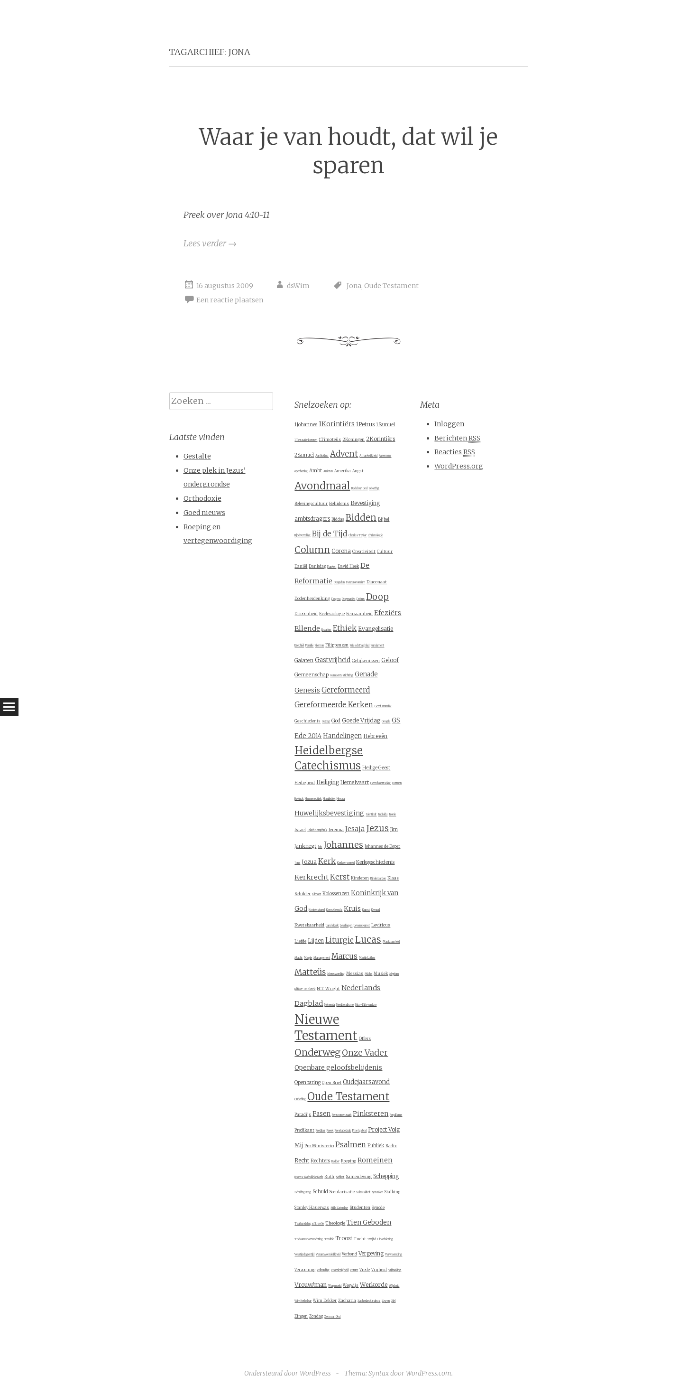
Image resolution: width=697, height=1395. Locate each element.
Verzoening (304, 1269)
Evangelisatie (375, 628)
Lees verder (210, 243)
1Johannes (305, 424)
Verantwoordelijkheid (328, 1254)
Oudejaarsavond (366, 1082)
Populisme (396, 1115)
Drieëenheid (306, 613)
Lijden (316, 940)
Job (320, 847)
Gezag (326, 721)
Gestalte (197, 456)
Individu (382, 814)
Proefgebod (359, 1131)
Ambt (315, 471)
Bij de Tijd (329, 533)
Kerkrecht (311, 877)
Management (321, 958)
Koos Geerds (334, 910)
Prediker (320, 1131)
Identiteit (371, 814)
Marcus (344, 956)
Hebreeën (375, 736)
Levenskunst (362, 925)
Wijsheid (394, 1286)
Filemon (319, 645)
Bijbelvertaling (302, 535)
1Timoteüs (330, 439)
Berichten (457, 438)
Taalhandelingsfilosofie (309, 1224)
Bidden (361, 517)
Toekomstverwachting (308, 1239)
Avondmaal (322, 485)
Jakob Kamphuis (317, 830)
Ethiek (345, 628)
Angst (357, 470)
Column (312, 549)
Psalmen (350, 1144)
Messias (354, 973)
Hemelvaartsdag (380, 783)
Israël (300, 829)
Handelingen (342, 736)
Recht (301, 1160)
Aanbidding (322, 456)
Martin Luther (367, 958)
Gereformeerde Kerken (333, 704)
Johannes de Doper (382, 846)
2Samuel (304, 455)
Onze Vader (365, 1053)
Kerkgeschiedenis (375, 862)
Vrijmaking (394, 1270)
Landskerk (332, 925)
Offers (365, 1038)
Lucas (368, 939)
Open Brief (331, 1082)
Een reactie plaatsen (229, 300)
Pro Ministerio (319, 1145)
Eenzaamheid (359, 613)
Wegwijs (350, 1285)
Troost (343, 1238)
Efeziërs (387, 613)
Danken (331, 567)
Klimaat (316, 894)
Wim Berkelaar (303, 1301)
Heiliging (327, 782)
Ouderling (300, 1099)
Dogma (335, 599)
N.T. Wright (328, 988)
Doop (377, 596)
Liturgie (339, 940)
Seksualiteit (363, 1192)
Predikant (304, 1130)
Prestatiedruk (343, 1131)
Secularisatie (342, 1191)
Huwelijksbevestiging (329, 813)
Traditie (329, 1239)
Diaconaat (377, 581)
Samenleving (359, 1176)
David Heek (348, 566)
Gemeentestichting (341, 675)
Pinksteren (370, 1114)
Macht (298, 958)
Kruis (352, 909)
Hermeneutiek (313, 799)
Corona (341, 551)
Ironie (392, 814)
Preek (330, 1131)
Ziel (393, 1301)
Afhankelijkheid (368, 456)
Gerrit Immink (383, 706)
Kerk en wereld (346, 863)
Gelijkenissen (366, 660)
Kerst (339, 876)
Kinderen (360, 878)
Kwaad (375, 910)
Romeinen (375, 1160)
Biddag (337, 519)
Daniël (300, 566)
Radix (391, 1145)
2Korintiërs (380, 439)
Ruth (329, 1176)
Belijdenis (339, 503)
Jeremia (336, 829)
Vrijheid (379, 1269)
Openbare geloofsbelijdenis (338, 1068)
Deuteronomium (355, 582)
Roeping (348, 1161)
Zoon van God (332, 1317)
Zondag (316, 1316)
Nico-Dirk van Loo (365, 1005)
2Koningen (353, 439)
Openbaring (307, 1082)
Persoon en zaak (341, 1115)
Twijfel (371, 1239)
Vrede (364, 1269)
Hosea (341, 799)
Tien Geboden (369, 1222)
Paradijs (302, 1114)
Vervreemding (393, 1254)
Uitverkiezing (385, 1239)
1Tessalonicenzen (305, 440)
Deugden (339, 582)
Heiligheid (304, 782)
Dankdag (317, 566)
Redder (335, 1161)
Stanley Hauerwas (311, 1207)
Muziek (381, 973)
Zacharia (347, 1300)
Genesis (307, 690)
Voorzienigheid (339, 1270)
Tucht (360, 1238)
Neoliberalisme (345, 1005)
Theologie (335, 1223)
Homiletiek (329, 799)
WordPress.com (428, 1373)
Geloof (390, 660)
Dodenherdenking (312, 598)
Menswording (336, 974)
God (335, 720)
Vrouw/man (310, 1284)
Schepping (386, 1176)
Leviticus (380, 924)
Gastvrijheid (332, 660)
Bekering (374, 488)
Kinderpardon (378, 878)
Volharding (323, 1270)
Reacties (454, 452)
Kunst (366, 910)
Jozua (309, 861)
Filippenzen (336, 644)
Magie (308, 958)
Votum (354, 1270)
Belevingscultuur (311, 503)
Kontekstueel (317, 910)
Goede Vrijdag (361, 720)
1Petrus (365, 424)
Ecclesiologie (332, 613)
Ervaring (326, 630)
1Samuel (385, 424)
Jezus (377, 828)
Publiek (375, 1145)
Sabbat (340, 1177)
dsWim (298, 285)
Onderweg (317, 1052)
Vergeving (371, 1253)
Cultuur (385, 551)
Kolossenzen (335, 893)
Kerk (327, 861)
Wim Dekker (325, 1300)
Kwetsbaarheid (309, 924)
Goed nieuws (204, 512)
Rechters (320, 1161)
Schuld (320, 1192)
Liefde (300, 941)
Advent (344, 454)
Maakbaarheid (391, 942)
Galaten (303, 660)
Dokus (361, 599)
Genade (366, 674)
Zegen (386, 1301)
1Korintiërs (337, 424)
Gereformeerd (345, 689)
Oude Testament (391, 285)
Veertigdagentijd (304, 1254)
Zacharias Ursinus (369, 1301)
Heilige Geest (376, 768)
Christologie (375, 535)
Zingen (301, 1316)
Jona (354, 285)
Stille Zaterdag (339, 1208)
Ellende (307, 628)
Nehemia (329, 1005)
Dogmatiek (348, 599)
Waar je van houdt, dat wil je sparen (348, 151)
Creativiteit (364, 551)
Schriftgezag (302, 1192)
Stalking (392, 1191)
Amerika (342, 470)
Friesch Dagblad (359, 645)
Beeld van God (359, 488)
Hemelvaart (354, 782)
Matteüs (310, 972)
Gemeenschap (311, 674)
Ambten (328, 471)
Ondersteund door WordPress (287, 1373)
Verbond (349, 1254)
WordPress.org (458, 466)
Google (386, 721)
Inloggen (449, 424)
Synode (378, 1207)
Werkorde (373, 1284)
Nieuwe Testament (326, 1027)
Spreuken (377, 1192)
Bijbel (383, 519)
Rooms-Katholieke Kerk (308, 1177)
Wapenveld (334, 1286)
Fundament (377, 645)
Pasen (321, 1114)
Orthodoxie (202, 498)
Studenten (359, 1207)
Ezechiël (299, 645)
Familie (309, 645)
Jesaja (355, 828)
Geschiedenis (307, 721)
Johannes (343, 844)
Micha (368, 974)
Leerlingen (346, 925)
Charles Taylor (357, 535)
